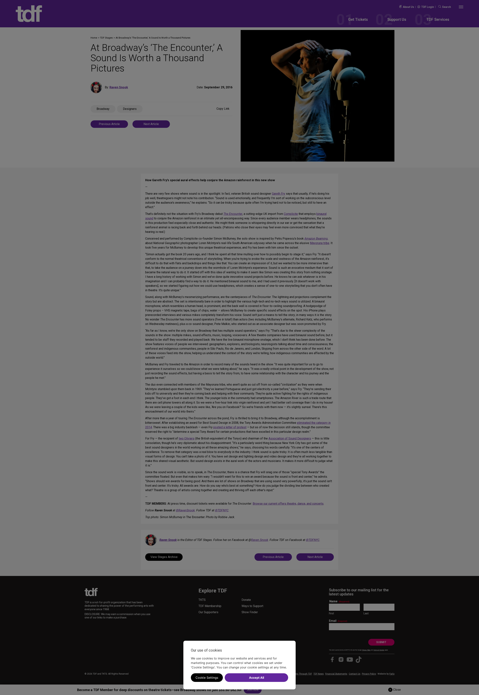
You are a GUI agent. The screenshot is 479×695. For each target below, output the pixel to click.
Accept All (256, 677)
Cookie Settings (207, 677)
